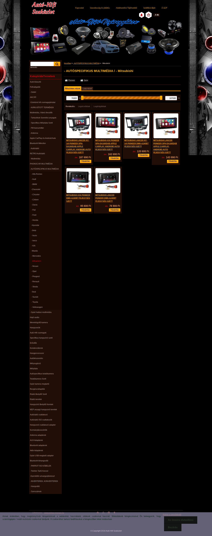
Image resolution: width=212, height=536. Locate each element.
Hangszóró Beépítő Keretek (41, 404)
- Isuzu (34, 235)
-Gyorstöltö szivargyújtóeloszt (42, 476)
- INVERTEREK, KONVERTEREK (44, 481)
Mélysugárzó (35, 363)
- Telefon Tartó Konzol (39, 471)
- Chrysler (35, 194)
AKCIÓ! (33, 97)
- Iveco (34, 241)
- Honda (34, 220)
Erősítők (33, 343)
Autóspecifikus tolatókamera (42, 374)
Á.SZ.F (164, 8)
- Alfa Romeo (36, 174)
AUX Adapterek (36, 440)
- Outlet (33, 92)
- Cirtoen (35, 200)
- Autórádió (34, 148)
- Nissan (34, 266)
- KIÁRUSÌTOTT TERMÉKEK (42, 107)
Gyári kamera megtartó (39, 384)
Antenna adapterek (38, 435)
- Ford (33, 215)
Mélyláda (34, 369)
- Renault (35, 281)
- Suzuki (34, 297)
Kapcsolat (79, 8)
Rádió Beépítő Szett (38, 394)
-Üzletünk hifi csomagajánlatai (42, 102)
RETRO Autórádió (37, 154)
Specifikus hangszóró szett (41, 338)
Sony (86, 80)
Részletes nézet (72, 88)
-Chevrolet (35, 189)
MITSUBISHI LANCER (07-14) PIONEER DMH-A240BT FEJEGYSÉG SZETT (136, 143)
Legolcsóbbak (84, 106)
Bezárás (173, 527)
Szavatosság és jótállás (100, 8)
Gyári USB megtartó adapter (42, 456)
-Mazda (34, 251)
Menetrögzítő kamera (39, 322)
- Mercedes (36, 256)
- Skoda (34, 287)
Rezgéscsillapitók (37, 389)
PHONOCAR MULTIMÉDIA (41, 164)
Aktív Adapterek (36, 450)
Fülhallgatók (35, 87)
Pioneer (71, 80)
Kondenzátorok (36, 348)
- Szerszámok (35, 491)
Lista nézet (87, 89)
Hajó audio (34, 317)
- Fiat (33, 210)
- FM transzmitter (37, 128)
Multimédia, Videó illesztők (41, 113)
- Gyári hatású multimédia (41, 312)
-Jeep (33, 230)
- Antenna (34, 133)
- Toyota (34, 302)
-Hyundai (35, 225)
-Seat (33, 292)
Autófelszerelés (36, 358)
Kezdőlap (67, 63)
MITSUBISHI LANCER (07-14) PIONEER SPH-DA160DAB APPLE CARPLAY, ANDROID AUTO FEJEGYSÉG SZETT (78, 146)
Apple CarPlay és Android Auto (43, 138)
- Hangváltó (35, 486)
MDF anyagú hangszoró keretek (43, 409)
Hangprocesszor (37, 353)
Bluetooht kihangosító (39, 461)
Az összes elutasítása (180, 520)
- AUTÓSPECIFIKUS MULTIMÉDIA (44, 169)
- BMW (34, 184)
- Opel (33, 271)
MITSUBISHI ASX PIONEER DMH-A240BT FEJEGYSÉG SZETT (78, 198)
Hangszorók (35, 328)
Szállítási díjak (149, 8)
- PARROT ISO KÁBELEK (40, 466)
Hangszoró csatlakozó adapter (43, 425)
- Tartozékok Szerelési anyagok (43, 118)
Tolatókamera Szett (38, 379)
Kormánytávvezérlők (38, 430)
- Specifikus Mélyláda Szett (41, 123)
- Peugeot (35, 276)
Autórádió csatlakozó (39, 415)
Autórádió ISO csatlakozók (41, 420)
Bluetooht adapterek (38, 445)
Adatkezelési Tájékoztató (126, 8)
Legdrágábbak (100, 106)
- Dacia (34, 205)
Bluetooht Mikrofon (38, 143)
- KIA (33, 246)
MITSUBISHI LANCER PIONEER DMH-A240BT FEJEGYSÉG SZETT (105, 198)
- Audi (33, 179)
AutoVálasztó (35, 82)
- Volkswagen (37, 307)
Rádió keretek (36, 399)
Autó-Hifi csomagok (38, 333)
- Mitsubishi (36, 261)
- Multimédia (35, 159)
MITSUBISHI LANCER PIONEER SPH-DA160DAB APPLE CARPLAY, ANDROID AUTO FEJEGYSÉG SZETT (165, 146)
